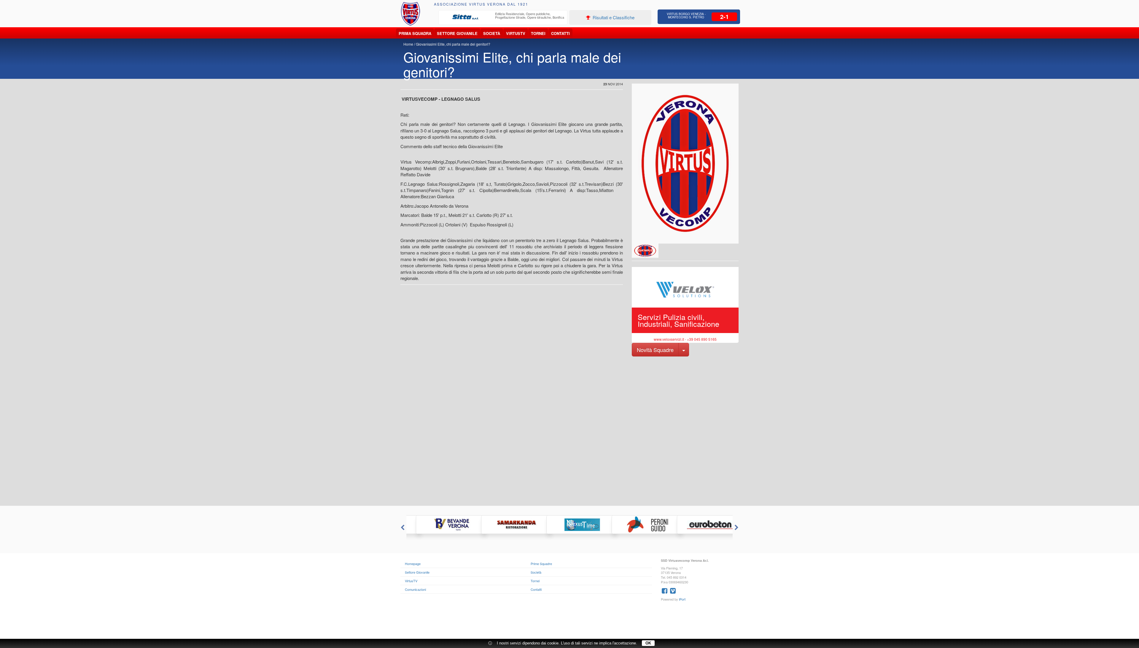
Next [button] (737, 528)
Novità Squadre (655, 349)
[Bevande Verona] (439, 524)
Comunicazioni (415, 589)
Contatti (560, 33)
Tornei (538, 33)
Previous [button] (402, 528)
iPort (682, 599)
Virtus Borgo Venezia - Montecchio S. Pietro (686, 15)
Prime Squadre (541, 563)
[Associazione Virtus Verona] (410, 13)
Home (408, 44)
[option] (503, 17)
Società (491, 33)
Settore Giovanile (457, 33)
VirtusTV (515, 33)
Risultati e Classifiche (612, 17)
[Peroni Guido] (634, 524)
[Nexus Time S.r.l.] (569, 524)
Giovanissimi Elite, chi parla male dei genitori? (453, 44)
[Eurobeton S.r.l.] (700, 524)
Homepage (413, 563)
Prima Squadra (415, 33)
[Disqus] (569, 430)
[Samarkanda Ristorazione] (504, 524)
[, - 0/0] (645, 251)
